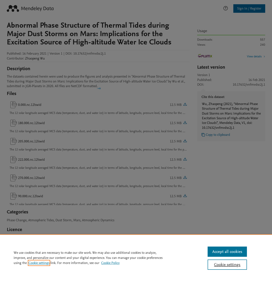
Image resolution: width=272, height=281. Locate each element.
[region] (136, 257)
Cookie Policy (110, 263)
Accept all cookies (227, 251)
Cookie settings (39, 263)
